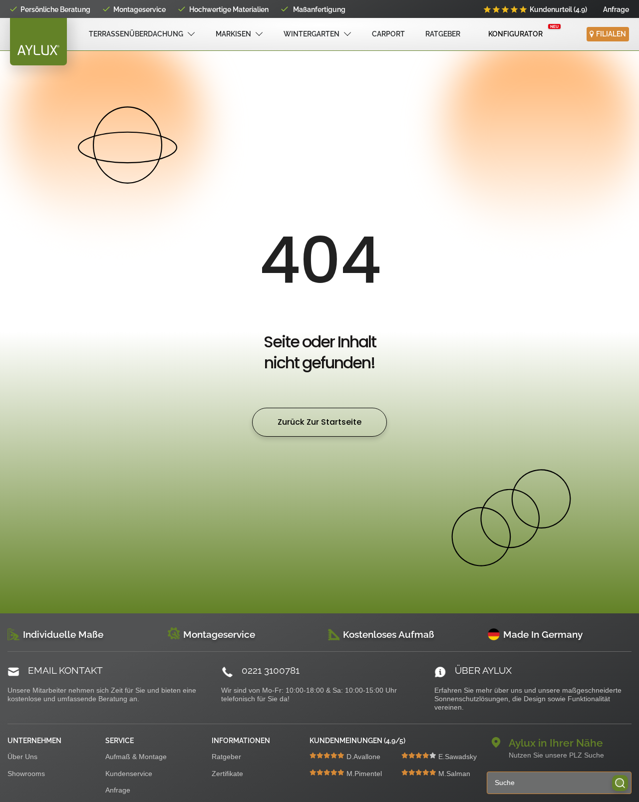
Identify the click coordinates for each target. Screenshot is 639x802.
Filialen (611, 34)
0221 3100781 (271, 670)
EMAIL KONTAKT (65, 670)
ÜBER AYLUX (483, 670)
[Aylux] (38, 41)
